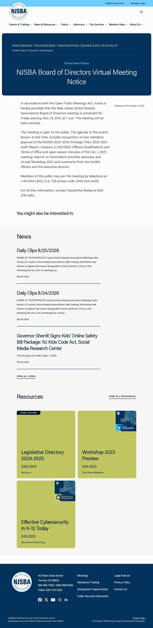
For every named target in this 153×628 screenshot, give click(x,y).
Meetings (82, 575)
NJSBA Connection (114, 3)
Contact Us (120, 589)
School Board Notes (45, 45)
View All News (26, 376)
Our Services (97, 24)
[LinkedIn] (66, 599)
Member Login (138, 3)
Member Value (117, 24)
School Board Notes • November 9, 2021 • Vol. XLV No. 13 (87, 45)
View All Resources (122, 396)
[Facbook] (40, 599)
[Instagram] (60, 599)
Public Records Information (92, 596)
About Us (135, 24)
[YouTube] (53, 599)
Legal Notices (122, 575)
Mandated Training (88, 582)
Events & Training (19, 24)
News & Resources (44, 24)
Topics (64, 24)
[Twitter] (46, 599)
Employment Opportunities (92, 589)
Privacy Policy (122, 582)
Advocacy (78, 24)
